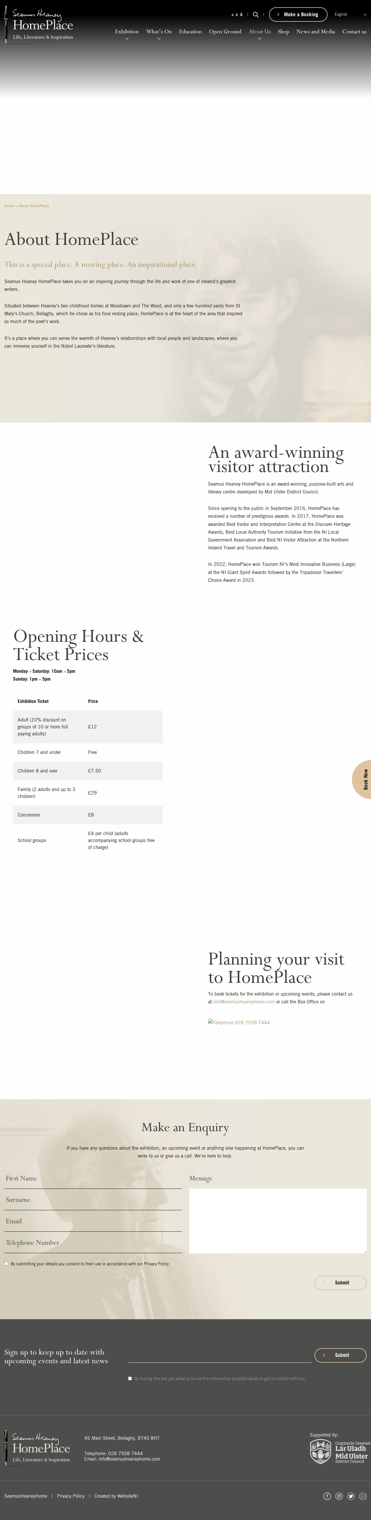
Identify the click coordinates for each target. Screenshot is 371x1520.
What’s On (159, 31)
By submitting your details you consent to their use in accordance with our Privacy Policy (89, 1264)
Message (200, 1178)
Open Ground (225, 31)
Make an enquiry (339, 238)
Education (190, 31)
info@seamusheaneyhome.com (244, 1002)
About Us (260, 31)
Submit (342, 1283)
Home (9, 206)
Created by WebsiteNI (116, 1496)
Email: (122, 1459)
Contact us (354, 31)
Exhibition (127, 31)
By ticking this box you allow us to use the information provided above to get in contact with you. (219, 1378)
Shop (283, 31)
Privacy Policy (71, 1496)
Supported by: (324, 1435)
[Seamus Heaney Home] (38, 24)
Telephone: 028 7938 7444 (113, 1453)
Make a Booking (301, 14)
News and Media (316, 31)
